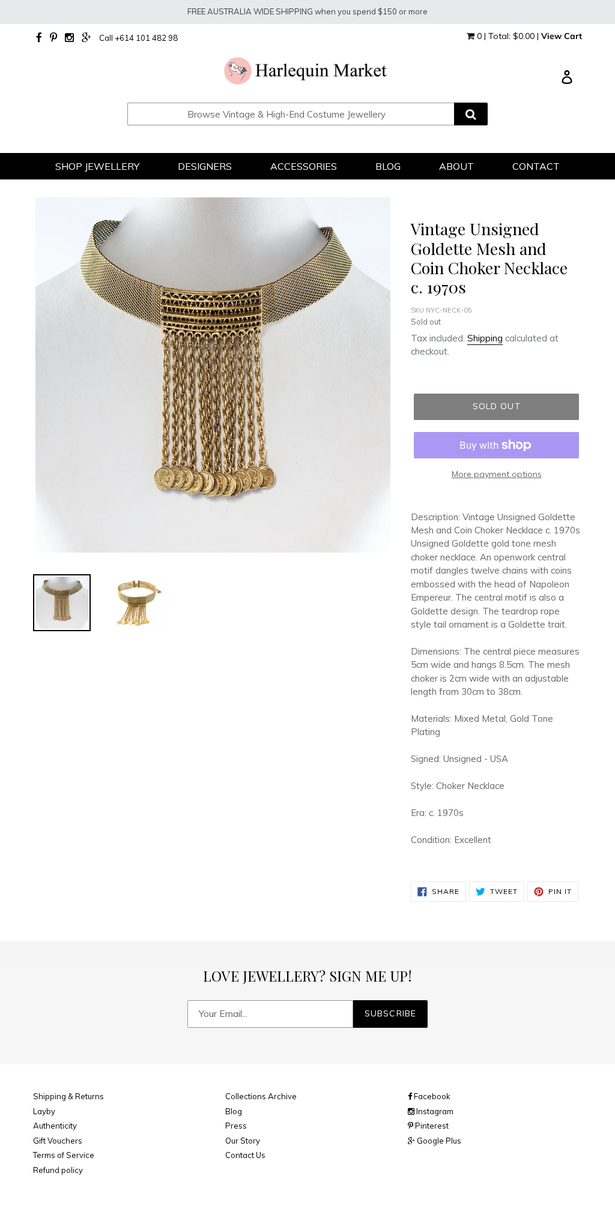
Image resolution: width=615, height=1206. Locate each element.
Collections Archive (261, 1096)
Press (236, 1125)
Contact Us (245, 1155)
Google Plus (438, 1140)
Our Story (242, 1140)
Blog (233, 1111)
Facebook (431, 1096)
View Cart (561, 36)
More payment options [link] (497, 474)
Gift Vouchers (57, 1140)
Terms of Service (63, 1155)
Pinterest (431, 1125)
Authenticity (55, 1125)
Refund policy (58, 1170)
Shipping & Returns (68, 1096)
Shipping (485, 338)
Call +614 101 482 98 (138, 38)
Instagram (433, 1111)
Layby (44, 1111)
